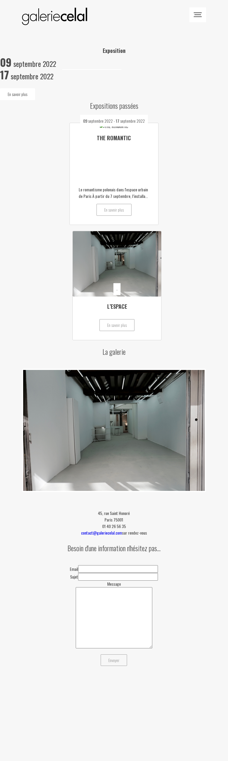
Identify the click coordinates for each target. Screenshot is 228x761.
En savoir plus (17, 94)
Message (114, 584)
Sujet (74, 576)
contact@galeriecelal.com (101, 533)
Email (74, 569)
